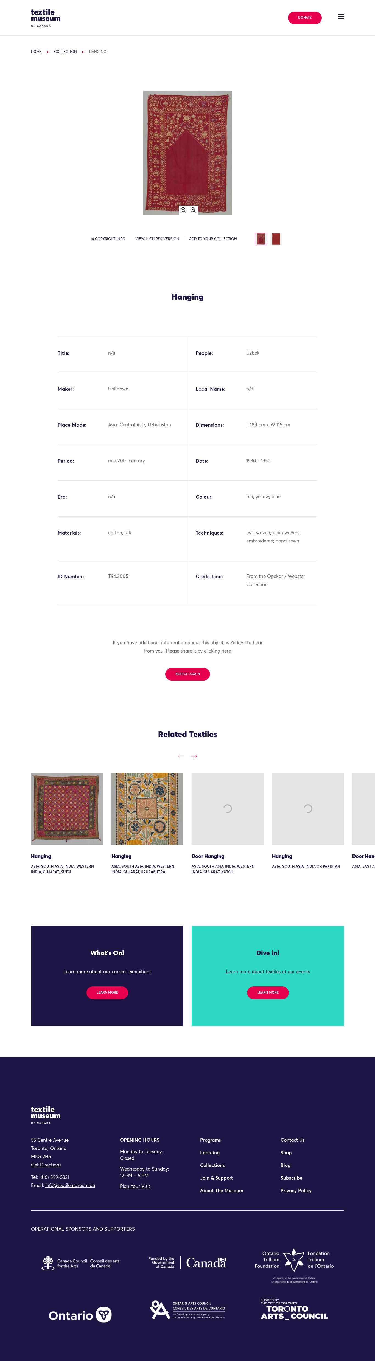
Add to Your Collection (213, 239)
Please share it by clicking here (198, 651)
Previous (181, 756)
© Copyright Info (108, 239)
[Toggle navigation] (341, 16)
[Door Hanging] (228, 809)
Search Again (187, 674)
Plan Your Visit (135, 1186)
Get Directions (46, 1165)
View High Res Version (157, 239)
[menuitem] (227, 1143)
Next (194, 756)
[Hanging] (67, 809)
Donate (305, 17)
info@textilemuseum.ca (70, 1185)
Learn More (107, 992)
